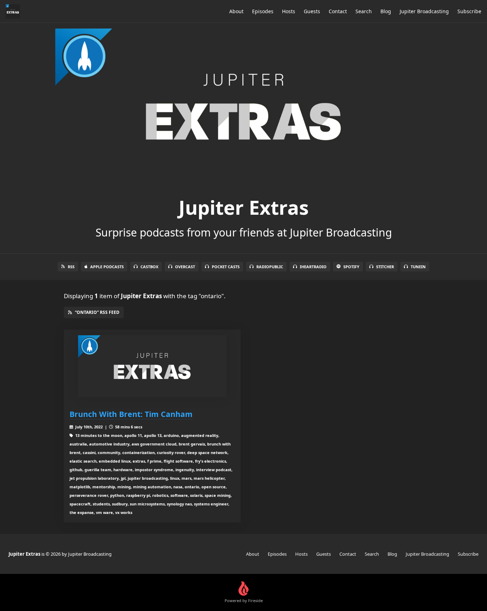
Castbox (149, 266)
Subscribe (469, 11)
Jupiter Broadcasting (424, 11)
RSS (71, 266)
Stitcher (385, 266)
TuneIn (418, 266)
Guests (312, 11)
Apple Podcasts (107, 266)
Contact (338, 11)
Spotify (351, 266)
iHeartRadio (313, 266)
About (236, 11)
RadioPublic (269, 266)
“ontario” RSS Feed (97, 312)
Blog (385, 11)
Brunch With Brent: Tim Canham (131, 414)
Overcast (185, 266)
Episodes (262, 11)
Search (363, 11)
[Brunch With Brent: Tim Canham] (152, 366)
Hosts (288, 11)
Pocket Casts (226, 266)
